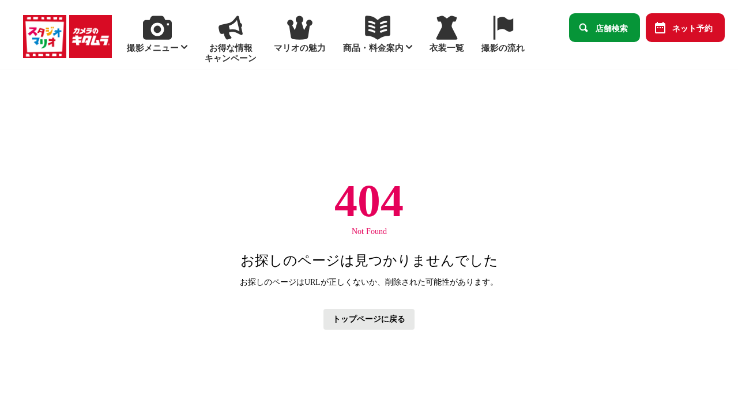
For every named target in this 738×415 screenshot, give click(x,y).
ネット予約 (692, 27)
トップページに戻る (369, 319)
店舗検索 (612, 27)
